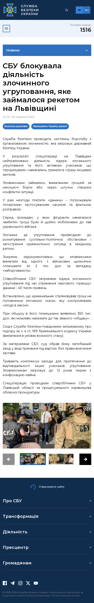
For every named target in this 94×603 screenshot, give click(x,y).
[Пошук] (66, 10)
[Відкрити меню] (6, 28)
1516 (85, 30)
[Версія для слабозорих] (79, 10)
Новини (13, 50)
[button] (9, 459)
